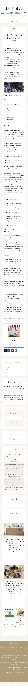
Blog (14, 44)
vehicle (14, 303)
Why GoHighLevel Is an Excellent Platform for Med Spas (14, 624)
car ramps (18, 126)
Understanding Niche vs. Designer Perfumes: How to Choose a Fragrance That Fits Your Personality (14, 588)
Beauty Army (14, 9)
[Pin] (12, 350)
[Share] (9, 350)
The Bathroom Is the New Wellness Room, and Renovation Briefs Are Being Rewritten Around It (14, 545)
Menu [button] (15, 21)
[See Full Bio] (18, 344)
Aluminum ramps (18, 244)
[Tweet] (5, 350)
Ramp (5, 203)
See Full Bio (13, 344)
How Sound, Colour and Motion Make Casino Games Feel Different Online (14, 482)
